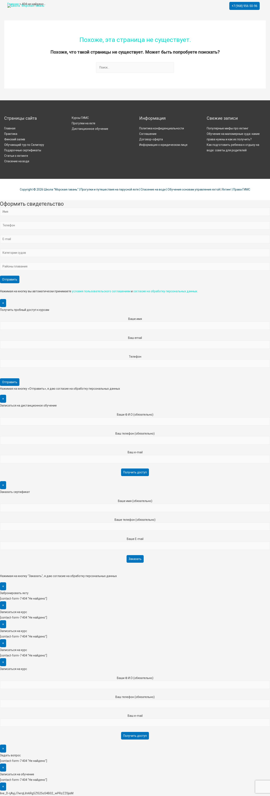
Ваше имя (135, 319)
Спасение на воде (16, 161)
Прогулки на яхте (83, 123)
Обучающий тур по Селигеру (24, 144)
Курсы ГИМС (80, 117)
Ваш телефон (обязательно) (135, 433)
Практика (10, 134)
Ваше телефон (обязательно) (135, 519)
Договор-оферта (151, 139)
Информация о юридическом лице (163, 144)
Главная (9, 128)
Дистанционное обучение (90, 128)
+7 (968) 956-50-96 (244, 6)
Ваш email (135, 338)
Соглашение (148, 134)
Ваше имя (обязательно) (135, 501)
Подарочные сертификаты (22, 150)
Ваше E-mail (135, 539)
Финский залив (14, 139)
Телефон (135, 356)
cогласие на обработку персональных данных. (165, 291)
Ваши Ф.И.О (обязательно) (135, 414)
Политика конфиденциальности (161, 128)
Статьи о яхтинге (16, 155)
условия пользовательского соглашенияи (101, 291)
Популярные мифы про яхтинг (227, 128)
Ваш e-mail (135, 452)
